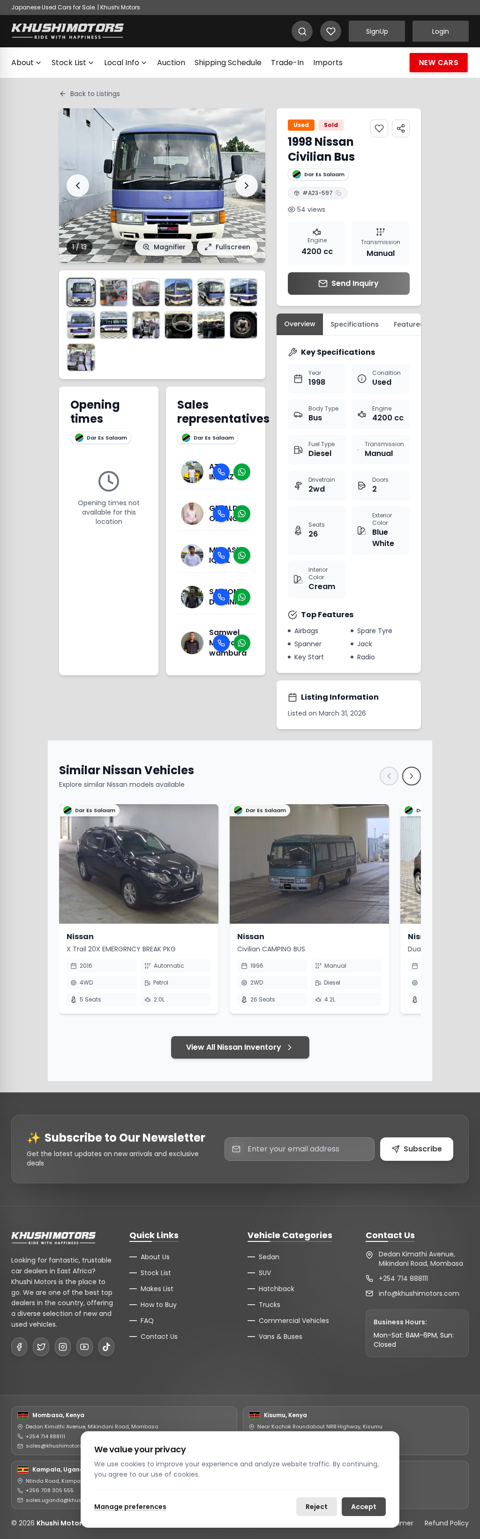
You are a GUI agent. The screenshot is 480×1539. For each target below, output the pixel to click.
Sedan (269, 1257)
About (22, 62)
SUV (265, 1273)
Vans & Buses (280, 1336)
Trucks (269, 1304)
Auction (171, 62)
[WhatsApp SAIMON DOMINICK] (241, 597)
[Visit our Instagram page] (63, 1346)
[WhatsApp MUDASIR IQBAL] (241, 555)
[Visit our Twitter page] (41, 1346)
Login (440, 31)
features (409, 324)
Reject (317, 1506)
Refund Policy (447, 1523)
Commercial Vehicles (294, 1320)
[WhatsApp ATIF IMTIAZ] (241, 471)
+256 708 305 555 (50, 1490)
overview (299, 324)
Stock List (69, 62)
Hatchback (276, 1288)
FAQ (147, 1320)
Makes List (157, 1288)
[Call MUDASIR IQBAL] (221, 555)
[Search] (302, 31)
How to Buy (159, 1304)
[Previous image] (78, 185)
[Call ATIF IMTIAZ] (221, 471)
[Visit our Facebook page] (19, 1346)
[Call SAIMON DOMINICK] (221, 597)
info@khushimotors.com (419, 1293)
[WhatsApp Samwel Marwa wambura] (241, 643)
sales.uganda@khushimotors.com (72, 1500)
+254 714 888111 (403, 1278)
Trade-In (287, 62)
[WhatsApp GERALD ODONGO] (241, 513)
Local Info (121, 62)
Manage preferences (130, 1506)
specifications (354, 324)
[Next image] (246, 185)
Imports (328, 62)
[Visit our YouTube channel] (84, 1346)
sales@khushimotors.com (60, 1445)
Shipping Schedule (228, 62)
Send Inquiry (355, 283)
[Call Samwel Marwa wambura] (221, 643)
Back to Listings (95, 93)
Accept (363, 1506)
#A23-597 (317, 193)
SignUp (377, 31)
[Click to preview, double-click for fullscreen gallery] (81, 292)
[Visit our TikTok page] (106, 1346)
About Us (155, 1257)
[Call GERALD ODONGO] (221, 513)
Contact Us (159, 1336)
